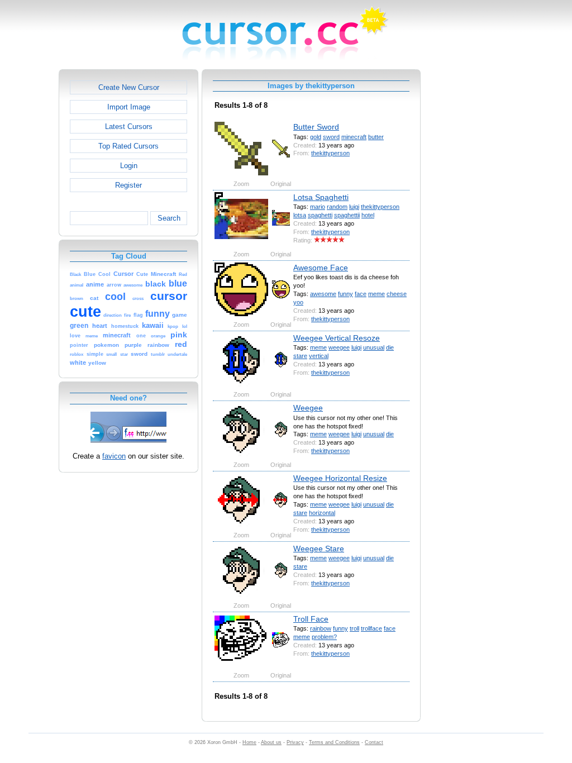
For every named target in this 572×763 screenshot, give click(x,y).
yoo (298, 302)
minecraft (353, 136)
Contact (374, 742)
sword (331, 136)
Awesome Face (320, 267)
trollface (371, 628)
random (337, 206)
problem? (324, 636)
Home (249, 742)
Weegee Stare (318, 548)
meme (376, 293)
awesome (323, 293)
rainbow (320, 628)
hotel (367, 215)
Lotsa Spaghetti (321, 197)
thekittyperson (330, 153)
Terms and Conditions (334, 742)
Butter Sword (316, 126)
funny (345, 293)
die (390, 347)
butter (376, 136)
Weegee (308, 407)
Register (128, 185)
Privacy (295, 742)
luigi (354, 206)
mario (317, 206)
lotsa (299, 215)
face (360, 293)
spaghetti (320, 215)
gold (315, 136)
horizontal (322, 512)
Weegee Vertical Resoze (336, 337)
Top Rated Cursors (128, 146)
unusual (373, 347)
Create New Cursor (128, 87)
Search (169, 218)
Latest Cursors (128, 126)
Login (128, 165)
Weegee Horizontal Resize (340, 478)
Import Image (128, 107)
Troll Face (310, 618)
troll (354, 628)
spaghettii (347, 215)
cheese (397, 293)
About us (271, 742)
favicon (114, 456)
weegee (339, 347)
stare (300, 355)
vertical (318, 355)
